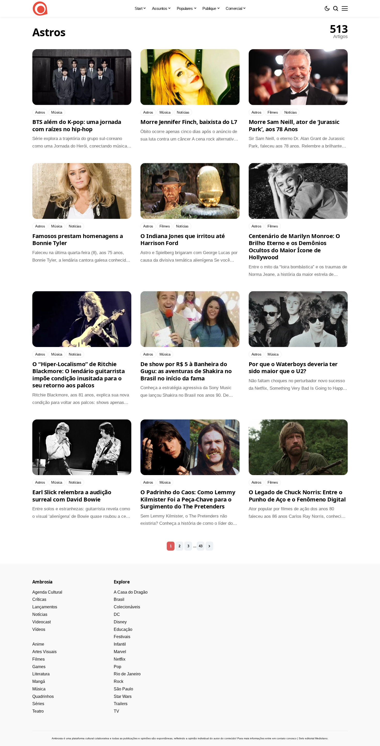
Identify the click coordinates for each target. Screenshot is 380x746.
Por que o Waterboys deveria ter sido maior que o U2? (293, 367)
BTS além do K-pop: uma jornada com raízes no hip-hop (76, 125)
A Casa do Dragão (131, 592)
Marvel (120, 651)
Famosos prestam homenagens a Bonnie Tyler (77, 239)
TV (116, 711)
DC (117, 614)
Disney (120, 622)
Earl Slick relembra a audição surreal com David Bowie (71, 495)
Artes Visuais (44, 651)
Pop (117, 666)
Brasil (119, 599)
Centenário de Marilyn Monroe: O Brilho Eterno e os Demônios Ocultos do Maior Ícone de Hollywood (294, 246)
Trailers (120, 703)
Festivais (122, 636)
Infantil (120, 644)
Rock (118, 681)
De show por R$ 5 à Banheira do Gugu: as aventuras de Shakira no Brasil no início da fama (186, 371)
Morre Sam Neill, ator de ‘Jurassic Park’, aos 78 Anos (294, 125)
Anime (38, 644)
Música (38, 689)
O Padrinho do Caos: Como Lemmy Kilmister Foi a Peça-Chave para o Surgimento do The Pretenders (187, 499)
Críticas (39, 599)
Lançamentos (44, 607)
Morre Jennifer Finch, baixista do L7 (188, 121)
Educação (123, 629)
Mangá (38, 681)
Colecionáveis (127, 607)
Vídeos (38, 629)
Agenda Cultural (47, 592)
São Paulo (123, 689)
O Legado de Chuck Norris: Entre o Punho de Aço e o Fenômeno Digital (297, 495)
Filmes (38, 659)
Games (38, 666)
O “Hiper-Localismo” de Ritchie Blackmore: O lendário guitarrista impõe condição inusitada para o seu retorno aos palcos (78, 374)
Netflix (119, 659)
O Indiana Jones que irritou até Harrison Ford (182, 239)
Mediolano (321, 738)
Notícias (39, 614)
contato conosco (287, 738)
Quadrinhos (43, 696)
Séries (38, 703)
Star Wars (123, 696)
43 (200, 546)
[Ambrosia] (40, 8)
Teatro (38, 711)
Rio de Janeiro (127, 674)
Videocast (41, 622)
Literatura (41, 674)
